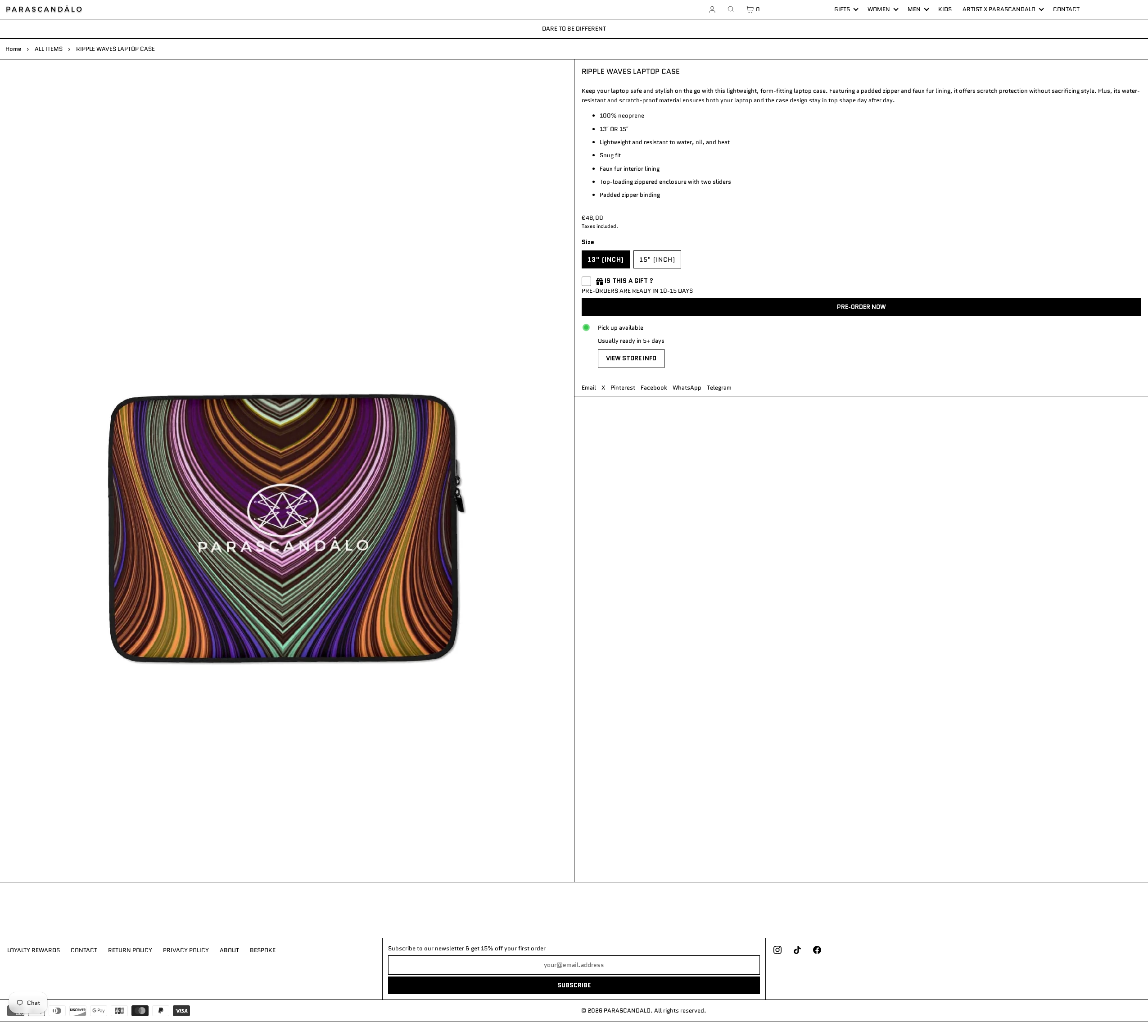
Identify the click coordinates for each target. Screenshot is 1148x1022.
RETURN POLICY (130, 950)
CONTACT (1066, 9)
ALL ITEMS (49, 49)
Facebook (654, 387)
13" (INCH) (606, 259)
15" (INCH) (657, 259)
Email (589, 387)
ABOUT (229, 950)
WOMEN (879, 9)
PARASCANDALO (627, 1010)
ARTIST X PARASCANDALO (999, 9)
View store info (631, 358)
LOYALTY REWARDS (33, 950)
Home (13, 49)
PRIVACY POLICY (186, 950)
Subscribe (574, 985)
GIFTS (842, 9)
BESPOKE (263, 950)
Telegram (719, 387)
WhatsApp (687, 387)
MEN (914, 9)
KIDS (945, 9)
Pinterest (622, 387)
